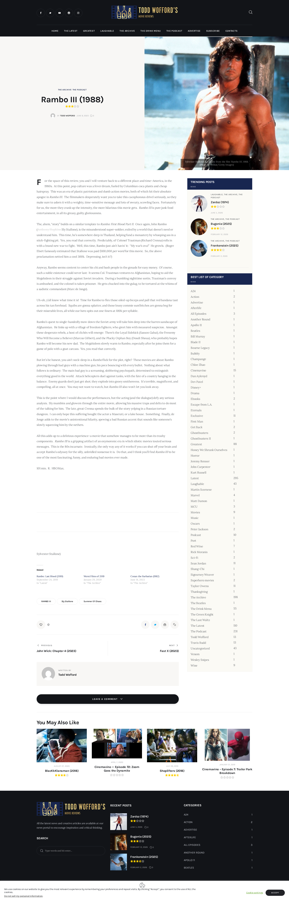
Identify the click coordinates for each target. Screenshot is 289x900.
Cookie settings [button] (254, 892)
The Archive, (231, 194)
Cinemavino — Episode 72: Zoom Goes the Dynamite (116, 768)
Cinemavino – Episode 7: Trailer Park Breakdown (227, 771)
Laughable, (217, 194)
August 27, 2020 (62, 766)
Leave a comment (105, 699)
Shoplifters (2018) (172, 771)
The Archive (65, 90)
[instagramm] (78, 13)
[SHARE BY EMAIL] (165, 624)
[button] (43, 624)
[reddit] (69, 13)
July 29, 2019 (172, 766)
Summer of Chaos (93, 601)
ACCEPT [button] (275, 893)
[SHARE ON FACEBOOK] (145, 624)
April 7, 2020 (117, 762)
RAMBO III (46, 601)
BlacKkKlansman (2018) (61, 771)
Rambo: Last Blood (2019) (50, 576)
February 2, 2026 (219, 256)
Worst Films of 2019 (94, 576)
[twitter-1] (50, 13)
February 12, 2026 (219, 234)
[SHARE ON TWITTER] (155, 624)
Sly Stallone (67, 601)
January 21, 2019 (227, 764)
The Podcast (80, 90)
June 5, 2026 (217, 213)
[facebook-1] (41, 13)
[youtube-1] (59, 13)
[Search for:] (71, 850)
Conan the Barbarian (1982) (144, 576)
